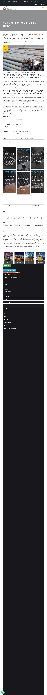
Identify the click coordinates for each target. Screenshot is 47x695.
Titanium (7, 289)
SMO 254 (7, 296)
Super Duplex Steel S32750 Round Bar (13, 276)
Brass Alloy (7, 319)
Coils (5, 316)
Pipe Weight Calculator (10, 328)
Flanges (6, 308)
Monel (6, 284)
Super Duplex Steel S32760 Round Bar (13, 277)
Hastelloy (7, 282)
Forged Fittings (8, 305)
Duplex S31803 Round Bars (38, 34)
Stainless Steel (8, 268)
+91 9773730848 (6, 1)
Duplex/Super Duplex (10, 270)
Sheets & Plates (8, 314)
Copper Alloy (7, 322)
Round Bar (6, 265)
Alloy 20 (7, 294)
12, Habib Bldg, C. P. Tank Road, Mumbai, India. (32, 1)
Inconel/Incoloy (8, 279)
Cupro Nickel (8, 291)
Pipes (5, 299)
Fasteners (6, 311)
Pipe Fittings (7, 302)
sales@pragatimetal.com (16, 1)
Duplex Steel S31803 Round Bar (13, 272)
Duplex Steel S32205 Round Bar (12, 274)
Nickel (6, 287)
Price (5, 325)
